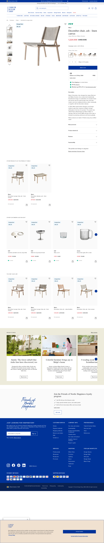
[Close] (27, 519)
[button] (89, 8)
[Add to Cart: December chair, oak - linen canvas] (95, 318)
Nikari (69, 27)
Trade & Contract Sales (90, 426)
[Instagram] (8, 465)
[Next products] (96, 234)
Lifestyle (78, 15)
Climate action (72, 434)
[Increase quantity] (75, 62)
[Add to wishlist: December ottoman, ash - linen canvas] (49, 165)
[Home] (7, 20)
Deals (45, 12)
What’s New (71, 452)
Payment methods (57, 428)
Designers (69, 12)
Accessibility (44, 488)
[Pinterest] (18, 465)
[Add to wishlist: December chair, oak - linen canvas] (95, 278)
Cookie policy (61, 485)
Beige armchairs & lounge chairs (76, 151)
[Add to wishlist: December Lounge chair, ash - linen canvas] (26, 165)
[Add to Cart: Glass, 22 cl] (72, 261)
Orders (55, 426)
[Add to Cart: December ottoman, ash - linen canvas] (49, 205)
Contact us (56, 437)
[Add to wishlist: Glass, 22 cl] (72, 222)
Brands (64, 12)
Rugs (53, 15)
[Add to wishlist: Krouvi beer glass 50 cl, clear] (95, 222)
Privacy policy (53, 485)
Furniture (20, 15)
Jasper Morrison (72, 36)
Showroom (55, 454)
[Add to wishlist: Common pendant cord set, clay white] (26, 222)
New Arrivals (31, 12)
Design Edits (87, 454)
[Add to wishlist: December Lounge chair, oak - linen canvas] (26, 278)
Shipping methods (57, 430)
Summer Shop (38, 12)
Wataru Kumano (81, 36)
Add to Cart (83, 67)
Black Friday (87, 461)
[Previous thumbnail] (9, 25)
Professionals (56, 452)
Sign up (34, 433)
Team (85, 430)
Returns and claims (58, 433)
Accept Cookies (79, 531)
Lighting (26, 15)
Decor (42, 15)
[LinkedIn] (24, 465)
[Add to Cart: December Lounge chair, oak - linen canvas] (26, 318)
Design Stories (57, 12)
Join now (57, 412)
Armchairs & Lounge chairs (26, 20)
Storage (48, 15)
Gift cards (86, 456)
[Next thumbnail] (9, 64)
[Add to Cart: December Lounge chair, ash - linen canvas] (26, 205)
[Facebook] (13, 465)
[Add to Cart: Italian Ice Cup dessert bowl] (49, 261)
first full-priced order (91, 87)
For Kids (85, 15)
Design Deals (87, 459)
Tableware (71, 463)
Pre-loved (55, 459)
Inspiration (50, 12)
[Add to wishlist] (65, 24)
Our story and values (73, 426)
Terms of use (45, 485)
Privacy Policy (12, 535)
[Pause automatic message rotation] (67, 1)
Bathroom (65, 15)
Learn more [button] (73, 78)
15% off (48, 1)
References (87, 433)
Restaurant (56, 456)
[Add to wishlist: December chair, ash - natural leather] (72, 278)
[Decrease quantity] (69, 62)
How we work (87, 428)
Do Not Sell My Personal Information (32, 485)
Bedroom (58, 15)
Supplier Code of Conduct (72, 439)
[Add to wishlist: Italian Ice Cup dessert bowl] (49, 222)
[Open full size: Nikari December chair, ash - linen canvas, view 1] (41, 46)
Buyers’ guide (72, 443)
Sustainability (71, 428)
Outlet (74, 12)
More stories (94, 332)
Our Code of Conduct (74, 436)
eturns (78, 84)
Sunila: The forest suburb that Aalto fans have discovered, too (23, 360)
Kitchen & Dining (34, 15)
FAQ (54, 435)
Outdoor (72, 15)
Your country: (10, 437)
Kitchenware (71, 461)
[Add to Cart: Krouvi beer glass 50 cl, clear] (95, 261)
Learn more (57, 407)
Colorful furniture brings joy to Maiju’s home (59, 360)
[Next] (96, 359)
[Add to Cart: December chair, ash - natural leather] (72, 318)
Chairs (17, 20)
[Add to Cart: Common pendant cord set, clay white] (26, 261)
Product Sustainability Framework (74, 431)
